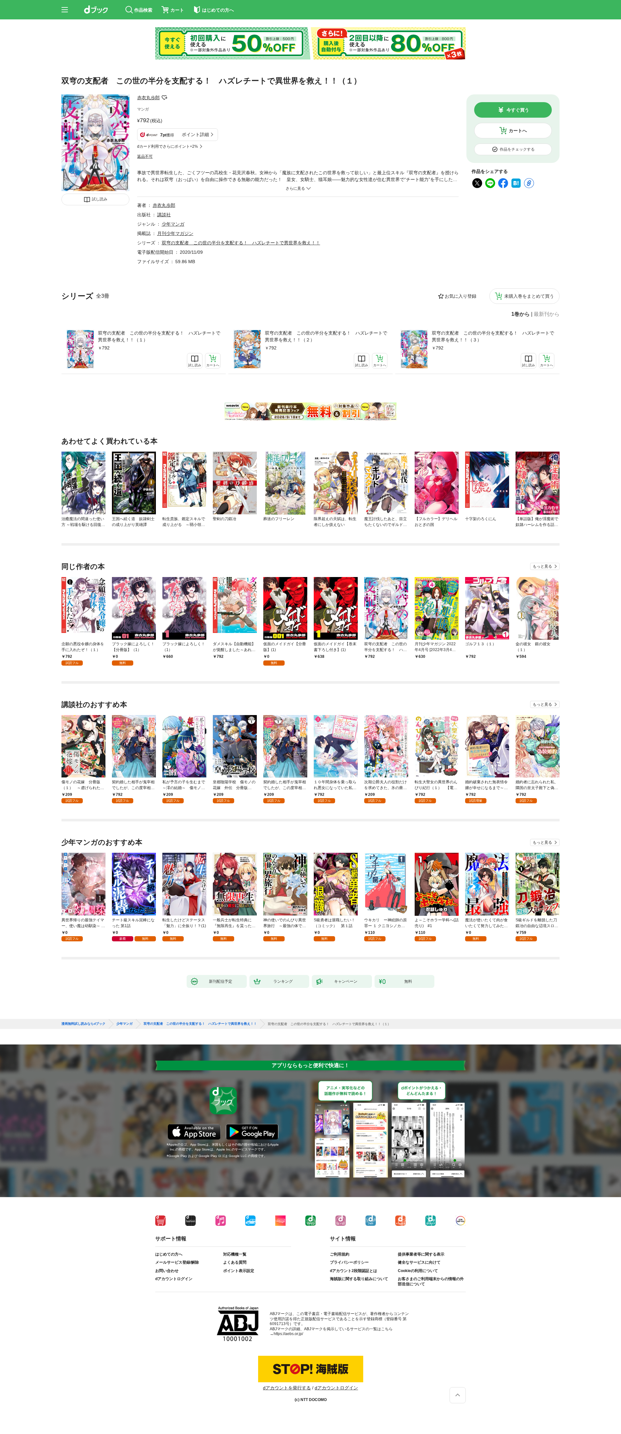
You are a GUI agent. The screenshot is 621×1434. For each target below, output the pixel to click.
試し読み (99, 199)
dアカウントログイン (173, 1279)
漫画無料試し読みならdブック (83, 1023)
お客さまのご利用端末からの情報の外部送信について (431, 1281)
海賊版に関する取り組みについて (359, 1279)
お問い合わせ (167, 1270)
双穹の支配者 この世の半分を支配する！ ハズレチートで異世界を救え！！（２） (326, 336)
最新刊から (547, 314)
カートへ (518, 130)
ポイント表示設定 (238, 1270)
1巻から (520, 314)
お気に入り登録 (460, 296)
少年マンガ (173, 224)
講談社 (164, 214)
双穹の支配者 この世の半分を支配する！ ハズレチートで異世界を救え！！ (241, 242)
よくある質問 (234, 1262)
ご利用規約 (339, 1254)
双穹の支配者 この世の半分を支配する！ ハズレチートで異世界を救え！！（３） (493, 336)
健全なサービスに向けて (419, 1262)
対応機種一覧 (234, 1254)
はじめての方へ (168, 1254)
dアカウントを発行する (287, 1387)
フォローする (164, 97)
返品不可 (145, 156)
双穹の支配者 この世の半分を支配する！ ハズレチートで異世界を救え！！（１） (159, 336)
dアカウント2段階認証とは (353, 1270)
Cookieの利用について (418, 1270)
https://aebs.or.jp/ (288, 1334)
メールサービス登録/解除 (177, 1262)
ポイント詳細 (195, 134)
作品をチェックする (517, 149)
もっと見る (542, 566)
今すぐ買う (518, 109)
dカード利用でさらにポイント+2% (167, 146)
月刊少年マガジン (175, 233)
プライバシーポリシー (349, 1262)
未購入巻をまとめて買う (529, 296)
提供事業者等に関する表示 (421, 1254)
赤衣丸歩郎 (148, 97)
